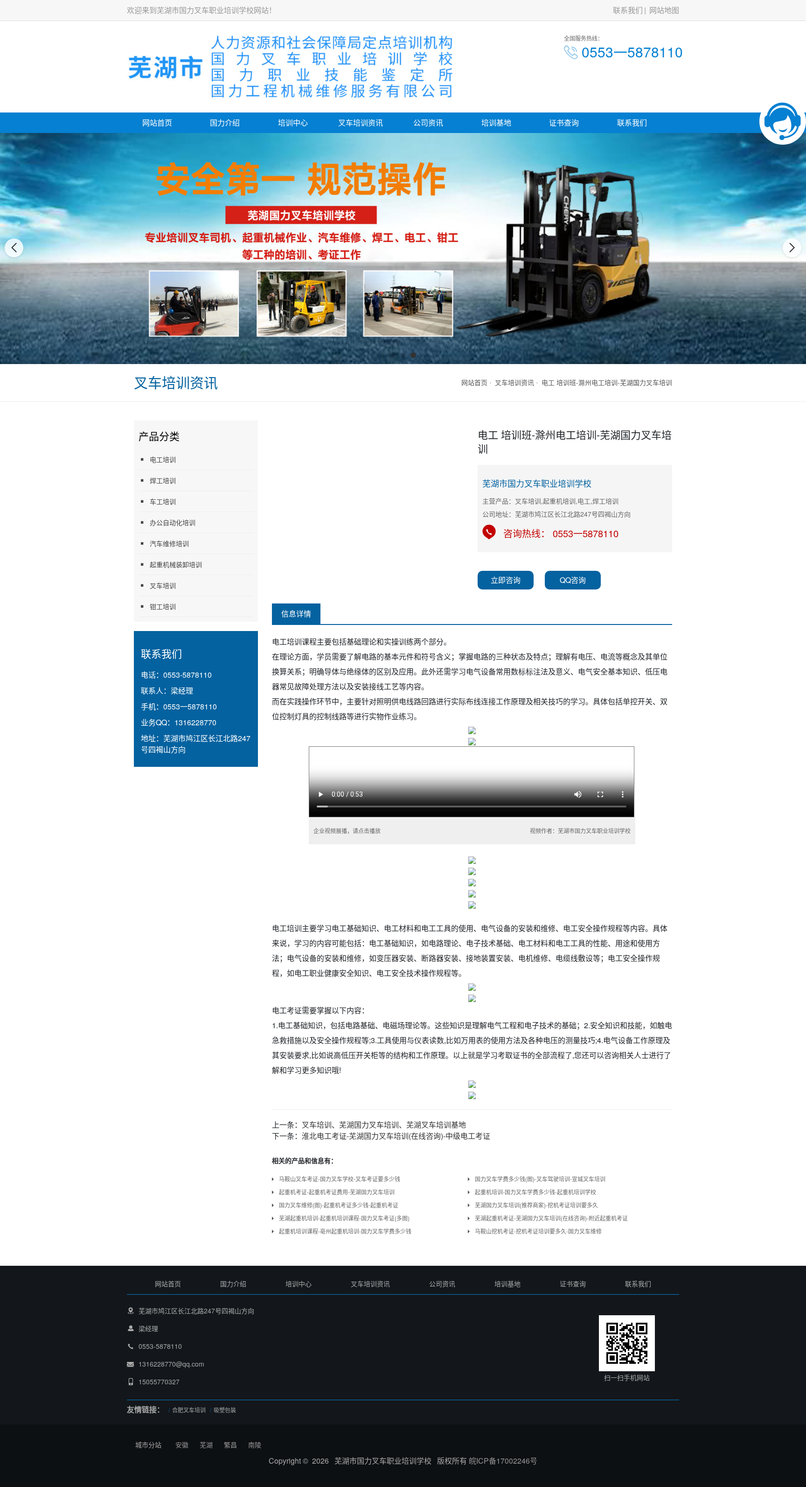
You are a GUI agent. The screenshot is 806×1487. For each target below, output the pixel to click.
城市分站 (148, 1444)
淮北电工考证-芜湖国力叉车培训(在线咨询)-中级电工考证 (396, 1135)
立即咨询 (506, 580)
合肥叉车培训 (189, 1410)
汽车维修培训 (169, 543)
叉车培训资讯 (360, 122)
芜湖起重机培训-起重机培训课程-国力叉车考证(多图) (344, 1218)
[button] (392, 355)
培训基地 (496, 122)
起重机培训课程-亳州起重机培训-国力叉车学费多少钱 (345, 1231)
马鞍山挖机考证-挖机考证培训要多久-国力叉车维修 (538, 1231)
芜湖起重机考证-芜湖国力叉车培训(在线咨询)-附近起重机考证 (551, 1218)
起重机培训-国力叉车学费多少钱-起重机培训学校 (535, 1192)
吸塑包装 (225, 1410)
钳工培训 (163, 606)
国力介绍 (225, 122)
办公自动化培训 (172, 522)
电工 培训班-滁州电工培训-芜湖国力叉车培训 (607, 382)
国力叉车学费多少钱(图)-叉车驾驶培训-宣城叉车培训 (540, 1179)
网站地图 (664, 10)
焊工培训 (163, 480)
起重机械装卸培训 (176, 564)
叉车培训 (163, 585)
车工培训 (163, 501)
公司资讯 (428, 122)
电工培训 (163, 459)
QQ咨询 (573, 580)
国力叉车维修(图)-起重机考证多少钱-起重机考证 (338, 1205)
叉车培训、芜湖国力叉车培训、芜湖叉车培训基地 (384, 1124)
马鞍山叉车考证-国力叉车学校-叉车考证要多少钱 (339, 1179)
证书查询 (564, 122)
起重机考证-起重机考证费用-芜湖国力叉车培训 (337, 1192)
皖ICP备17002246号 (503, 1460)
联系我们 (628, 10)
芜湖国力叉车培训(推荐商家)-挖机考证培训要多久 (536, 1205)
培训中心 (293, 122)
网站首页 (157, 122)
